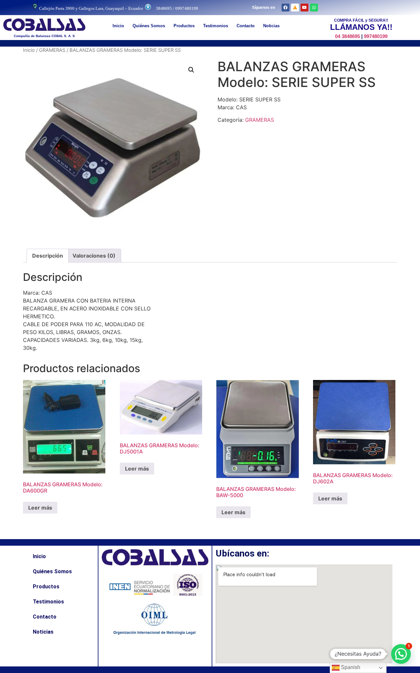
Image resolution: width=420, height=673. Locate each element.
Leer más (40, 507)
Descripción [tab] (47, 255)
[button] (191, 70)
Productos (184, 25)
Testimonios (215, 25)
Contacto (246, 25)
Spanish (350, 667)
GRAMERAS (52, 50)
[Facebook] (285, 7)
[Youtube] (304, 7)
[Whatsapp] (314, 7)
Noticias (271, 25)
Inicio (118, 25)
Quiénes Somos (149, 25)
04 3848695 (347, 36)
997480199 (376, 36)
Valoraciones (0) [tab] (94, 255)
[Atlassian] (295, 7)
